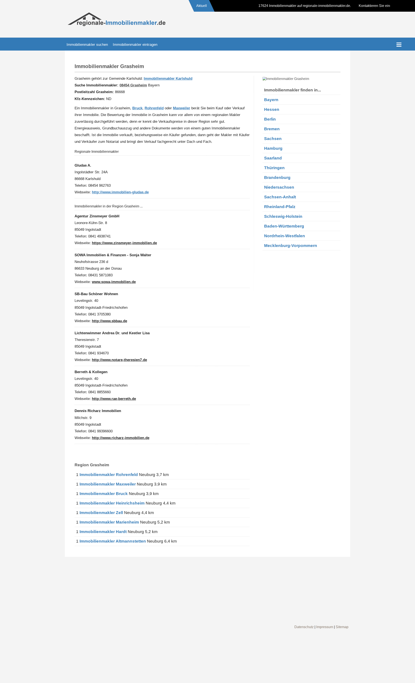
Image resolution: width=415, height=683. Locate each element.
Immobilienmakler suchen (87, 44)
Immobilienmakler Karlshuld (168, 78)
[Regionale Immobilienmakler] (117, 25)
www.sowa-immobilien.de (114, 282)
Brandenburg (277, 177)
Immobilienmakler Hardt (103, 531)
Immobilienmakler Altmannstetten (113, 541)
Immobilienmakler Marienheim (109, 522)
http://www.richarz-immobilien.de (120, 438)
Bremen (272, 128)
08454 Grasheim (133, 85)
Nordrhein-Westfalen (284, 235)
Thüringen (274, 167)
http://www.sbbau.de (109, 321)
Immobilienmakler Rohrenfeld (109, 474)
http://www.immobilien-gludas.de (120, 192)
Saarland (273, 158)
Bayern (271, 99)
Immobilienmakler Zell (101, 512)
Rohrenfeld (154, 108)
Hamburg (273, 148)
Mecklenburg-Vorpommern (290, 245)
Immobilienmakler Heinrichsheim (112, 503)
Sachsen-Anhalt (280, 196)
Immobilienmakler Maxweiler (108, 484)
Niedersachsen (279, 187)
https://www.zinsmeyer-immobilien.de (124, 243)
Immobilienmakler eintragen (135, 44)
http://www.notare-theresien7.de (119, 360)
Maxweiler (181, 108)
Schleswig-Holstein (283, 216)
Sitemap (342, 627)
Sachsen (273, 138)
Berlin (270, 119)
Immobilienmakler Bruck (104, 493)
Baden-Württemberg (284, 226)
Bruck (137, 108)
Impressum (324, 627)
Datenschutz (304, 627)
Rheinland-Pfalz (279, 206)
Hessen (271, 109)
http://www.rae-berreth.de (114, 398)
